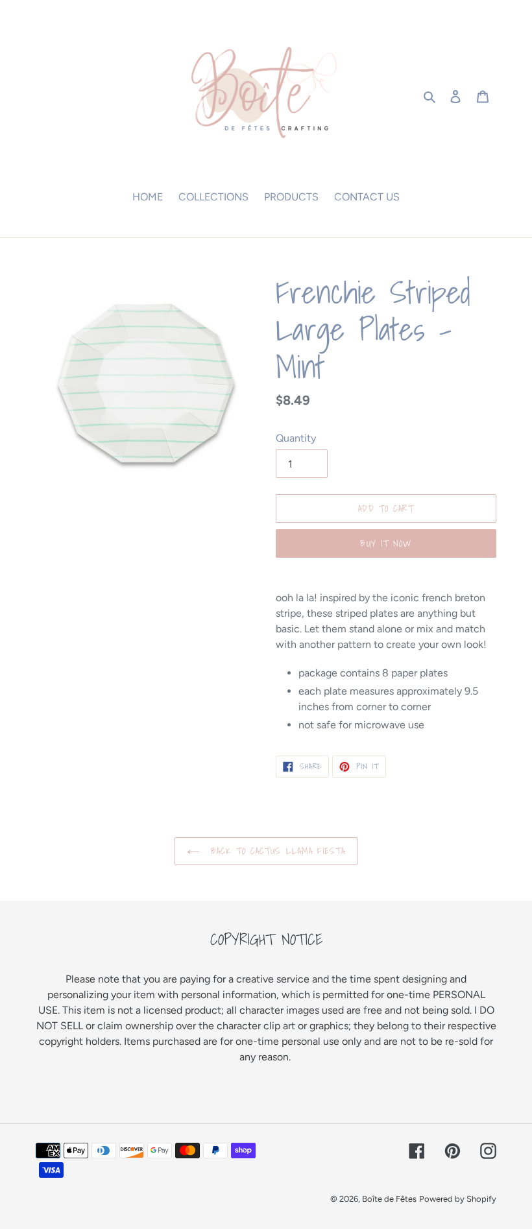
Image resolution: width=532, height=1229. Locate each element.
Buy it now (385, 543)
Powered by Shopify (457, 1199)
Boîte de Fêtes (389, 1199)
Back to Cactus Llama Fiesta (275, 851)
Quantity (296, 438)
